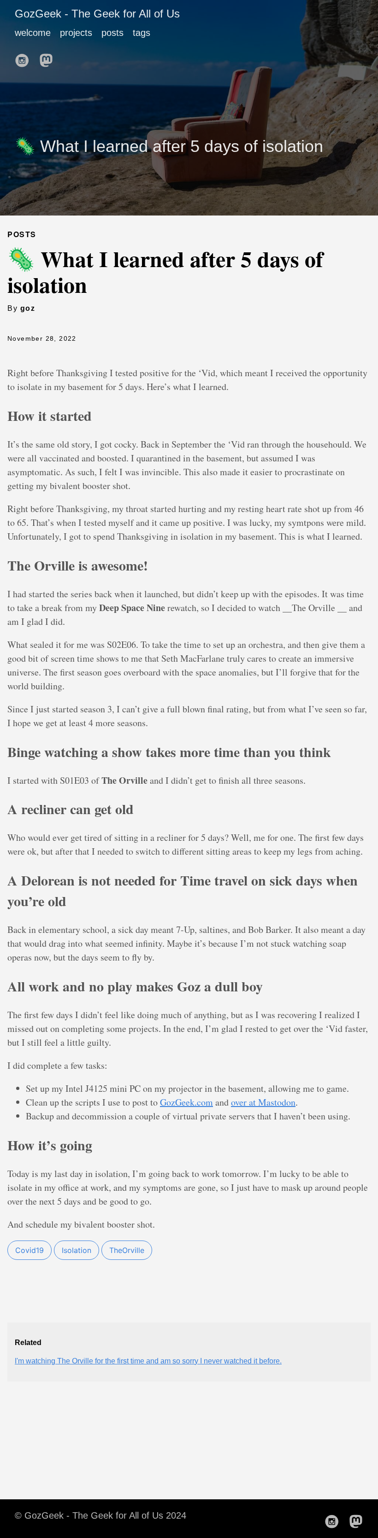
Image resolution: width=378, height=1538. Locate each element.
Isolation (76, 1250)
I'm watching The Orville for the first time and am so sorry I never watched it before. (148, 1361)
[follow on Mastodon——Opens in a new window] (49, 58)
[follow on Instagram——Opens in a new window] (25, 58)
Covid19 (29, 1250)
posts (112, 33)
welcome (33, 33)
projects (76, 33)
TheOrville (126, 1250)
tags (141, 33)
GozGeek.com (186, 1102)
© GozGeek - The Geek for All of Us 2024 (100, 1515)
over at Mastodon (263, 1102)
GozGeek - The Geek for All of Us (97, 13)
